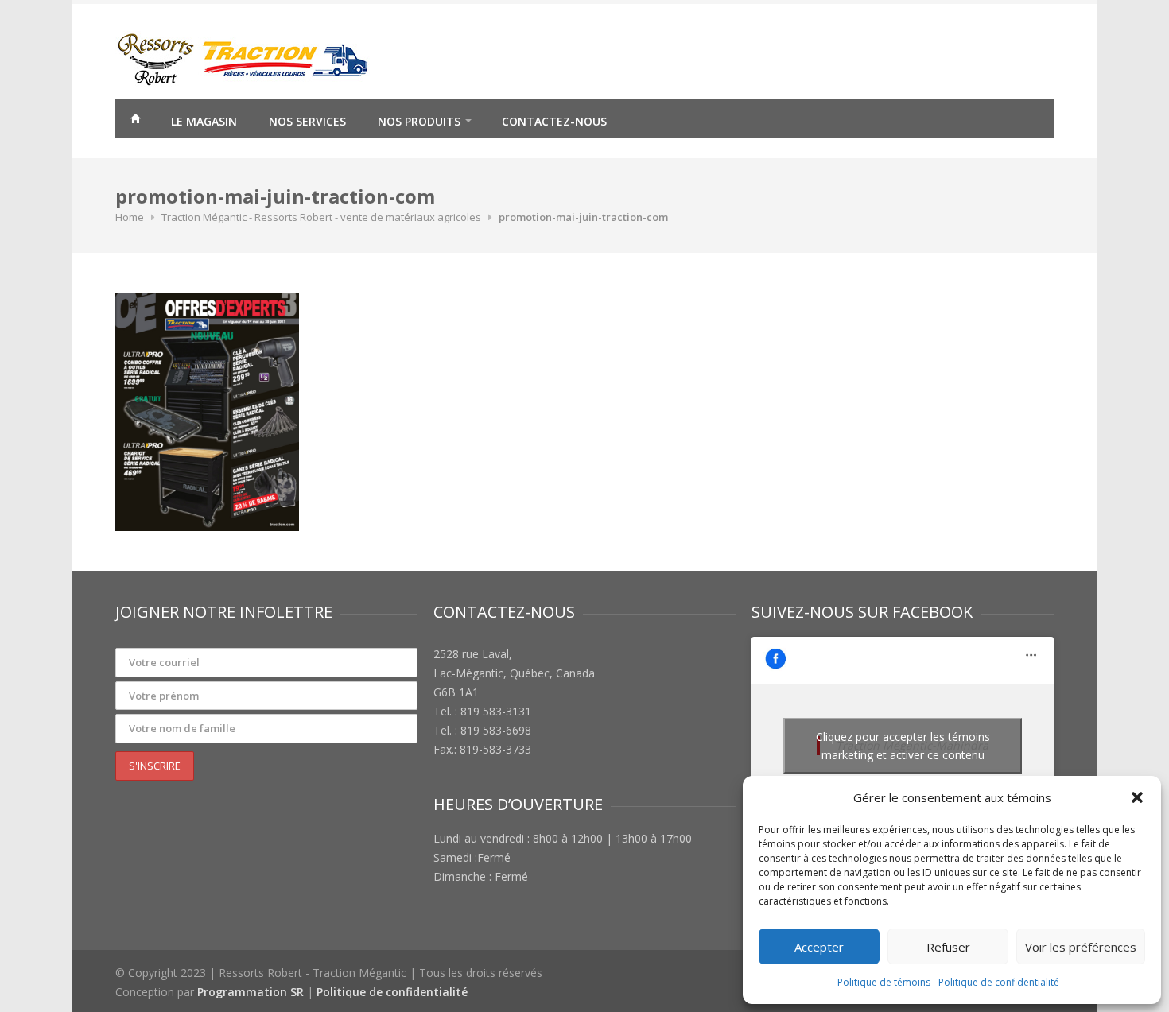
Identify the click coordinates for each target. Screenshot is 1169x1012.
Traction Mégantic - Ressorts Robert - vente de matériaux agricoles (321, 217)
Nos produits (419, 121)
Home (129, 217)
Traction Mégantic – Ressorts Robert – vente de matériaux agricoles (135, 121)
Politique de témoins (883, 982)
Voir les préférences (1080, 947)
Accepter (819, 947)
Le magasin (204, 121)
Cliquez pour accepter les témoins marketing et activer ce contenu (903, 745)
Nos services (307, 121)
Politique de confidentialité (998, 982)
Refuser (948, 947)
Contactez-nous (554, 121)
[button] (1137, 797)
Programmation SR (250, 991)
